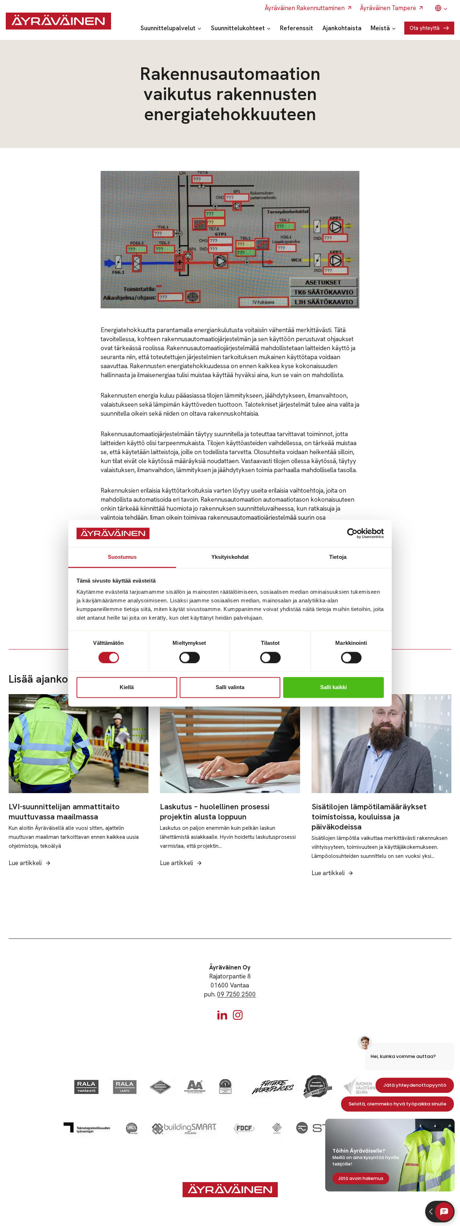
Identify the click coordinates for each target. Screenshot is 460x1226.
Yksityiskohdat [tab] (230, 557)
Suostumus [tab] (122, 557)
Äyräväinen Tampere (388, 8)
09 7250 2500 (236, 994)
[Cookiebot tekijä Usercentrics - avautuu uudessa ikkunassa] (352, 533)
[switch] (189, 657)
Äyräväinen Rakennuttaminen (305, 8)
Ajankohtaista (342, 28)
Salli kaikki (333, 687)
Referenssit (296, 28)
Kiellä (127, 687)
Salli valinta (230, 687)
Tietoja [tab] (337, 557)
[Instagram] (238, 1015)
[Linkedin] (222, 1015)
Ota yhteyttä (425, 28)
